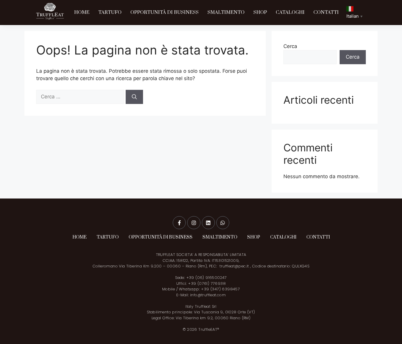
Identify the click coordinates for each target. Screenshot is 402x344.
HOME (81, 12)
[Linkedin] (208, 222)
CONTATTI (326, 12)
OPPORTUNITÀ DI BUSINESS (164, 12)
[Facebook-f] (179, 222)
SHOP (260, 12)
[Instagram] (193, 222)
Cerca (290, 46)
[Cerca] (134, 97)
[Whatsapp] (222, 222)
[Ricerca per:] (81, 97)
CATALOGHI (290, 12)
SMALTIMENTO (226, 12)
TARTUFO (110, 12)
